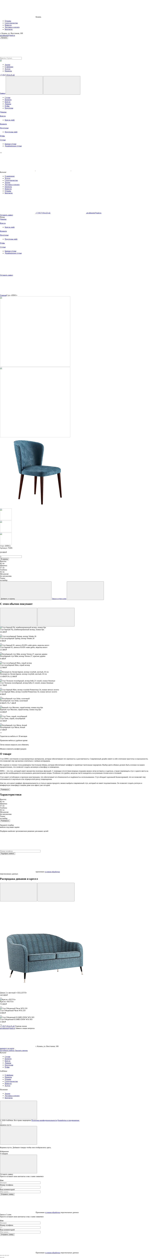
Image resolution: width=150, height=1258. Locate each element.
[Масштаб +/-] (8, 1255)
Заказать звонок (21, 1050)
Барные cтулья (10, 144)
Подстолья (9, 108)
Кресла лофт (10, 120)
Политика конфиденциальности (44, 1120)
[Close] (1, 1122)
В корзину (4, 559)
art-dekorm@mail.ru (7, 35)
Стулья (7, 98)
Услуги (7, 69)
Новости (8, 25)
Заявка (2, 93)
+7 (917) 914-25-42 (7, 75)
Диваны (8, 104)
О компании (10, 176)
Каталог (4, 38)
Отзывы (8, 21)
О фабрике (9, 67)
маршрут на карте (7, 1048)
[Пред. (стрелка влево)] (1, 1257)
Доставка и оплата (12, 27)
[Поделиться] (3, 1255)
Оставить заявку (6, 215)
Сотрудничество (11, 23)
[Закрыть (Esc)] (1, 1255)
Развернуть (5, 789)
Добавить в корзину (8, 599)
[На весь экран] (6, 1255)
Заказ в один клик (59, 599)
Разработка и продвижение (69, 1120)
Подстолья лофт (11, 132)
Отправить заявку (7, 1194)
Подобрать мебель (7, 853)
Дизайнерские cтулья (13, 146)
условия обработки (52, 872)
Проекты (8, 71)
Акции (7, 65)
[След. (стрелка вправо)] (3, 1257)
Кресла (7, 102)
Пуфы (7, 106)
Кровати (8, 100)
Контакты (9, 29)
